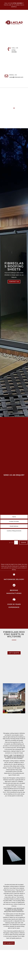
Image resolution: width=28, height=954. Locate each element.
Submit (23, 542)
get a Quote (14, 653)
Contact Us (14, 281)
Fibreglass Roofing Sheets (14, 266)
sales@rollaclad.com (16, 77)
